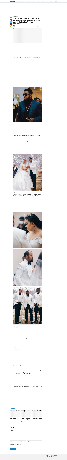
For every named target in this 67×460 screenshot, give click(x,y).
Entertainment (16, 16)
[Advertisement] (33, 9)
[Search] (53, 1)
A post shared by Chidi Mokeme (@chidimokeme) (26, 351)
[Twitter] (49, 456)
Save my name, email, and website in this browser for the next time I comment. (22, 441)
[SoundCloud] (56, 456)
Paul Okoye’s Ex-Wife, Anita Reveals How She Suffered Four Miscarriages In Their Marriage (37, 419)
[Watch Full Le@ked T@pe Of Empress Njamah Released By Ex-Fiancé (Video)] (15, 413)
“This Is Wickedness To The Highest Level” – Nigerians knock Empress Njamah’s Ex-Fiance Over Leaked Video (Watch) (26, 420)
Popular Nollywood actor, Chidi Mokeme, (19, 57)
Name (11, 438)
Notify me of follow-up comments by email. (16, 444)
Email (28, 438)
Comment (11, 430)
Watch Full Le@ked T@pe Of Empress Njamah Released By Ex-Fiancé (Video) (15, 419)
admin (16, 25)
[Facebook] (47, 456)
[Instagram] (54, 456)
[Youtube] (51, 456)
